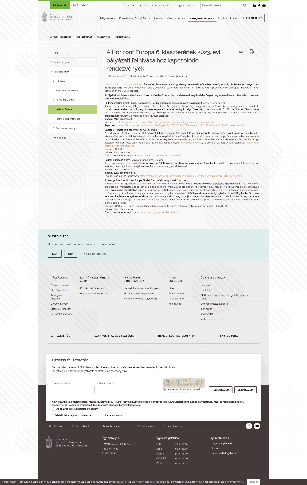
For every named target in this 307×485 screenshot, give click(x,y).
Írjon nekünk (207, 309)
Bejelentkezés (252, 18)
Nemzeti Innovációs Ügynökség (140, 298)
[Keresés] (245, 5)
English (144, 5)
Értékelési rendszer (61, 309)
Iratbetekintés (208, 319)
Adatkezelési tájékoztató (225, 453)
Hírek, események (201, 18)
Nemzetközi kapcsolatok (177, 336)
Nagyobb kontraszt (185, 5)
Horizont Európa (122, 37)
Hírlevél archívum (113, 415)
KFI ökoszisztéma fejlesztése (139, 293)
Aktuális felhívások (60, 285)
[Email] (230, 63)
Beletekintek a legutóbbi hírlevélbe (73, 415)
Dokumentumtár (59, 303)
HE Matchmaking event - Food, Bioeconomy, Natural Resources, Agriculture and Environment (164, 122)
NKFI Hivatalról (81, 5)
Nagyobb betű (82, 426)
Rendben (253, 482)
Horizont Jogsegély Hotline (94, 293)
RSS (132, 5)
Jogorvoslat (207, 314)
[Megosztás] (241, 51)
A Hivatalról (60, 336)
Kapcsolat (206, 285)
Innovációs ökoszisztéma (169, 18)
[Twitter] (245, 63)
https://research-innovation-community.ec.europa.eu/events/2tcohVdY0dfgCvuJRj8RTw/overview (191, 176)
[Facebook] (237, 63)
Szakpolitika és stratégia (114, 336)
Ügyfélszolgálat (227, 18)
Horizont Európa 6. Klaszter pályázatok (160, 155)
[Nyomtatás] (251, 51)
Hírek (56, 53)
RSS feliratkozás (145, 426)
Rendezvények (61, 62)
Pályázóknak (59, 5)
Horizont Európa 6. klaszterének (124, 84)
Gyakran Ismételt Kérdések (215, 303)
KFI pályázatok (58, 290)
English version (174, 426)
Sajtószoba (229, 336)
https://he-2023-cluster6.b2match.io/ (159, 212)
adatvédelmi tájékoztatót (73, 409)
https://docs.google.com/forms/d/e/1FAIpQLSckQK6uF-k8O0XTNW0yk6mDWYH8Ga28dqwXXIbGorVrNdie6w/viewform (182, 125)
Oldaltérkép (55, 426)
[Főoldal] (62, 17)
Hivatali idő (206, 290)
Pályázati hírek (103, 37)
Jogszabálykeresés (222, 443)
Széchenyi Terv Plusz (67, 90)
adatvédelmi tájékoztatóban (146, 482)
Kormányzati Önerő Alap (133, 18)
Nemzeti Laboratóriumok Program (141, 288)
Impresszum (218, 448)
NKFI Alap (61, 81)
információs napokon (191, 142)
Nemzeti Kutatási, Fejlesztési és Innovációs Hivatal (67, 451)
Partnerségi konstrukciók (68, 119)
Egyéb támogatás (65, 100)
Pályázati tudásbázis (61, 314)
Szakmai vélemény (65, 128)
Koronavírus (60, 137)
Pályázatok (106, 18)
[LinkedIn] (252, 63)
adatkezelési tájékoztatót (127, 405)
